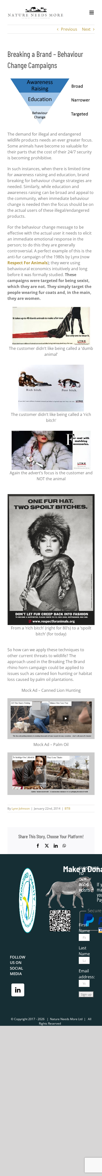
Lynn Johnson (21, 808)
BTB (67, 808)
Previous (69, 29)
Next (86, 29)
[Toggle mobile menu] (92, 12)
